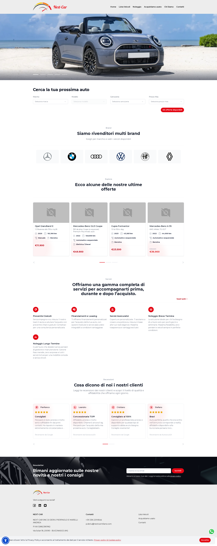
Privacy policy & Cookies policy (107, 540)
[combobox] (50, 101)
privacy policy (175, 476)
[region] (108, 232)
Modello (75, 97)
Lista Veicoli (124, 7)
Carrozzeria (114, 97)
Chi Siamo (169, 7)
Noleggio (137, 7)
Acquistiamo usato (153, 7)
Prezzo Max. (154, 97)
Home (113, 7)
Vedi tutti (181, 299)
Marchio (36, 97)
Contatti (180, 7)
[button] (5, 540)
